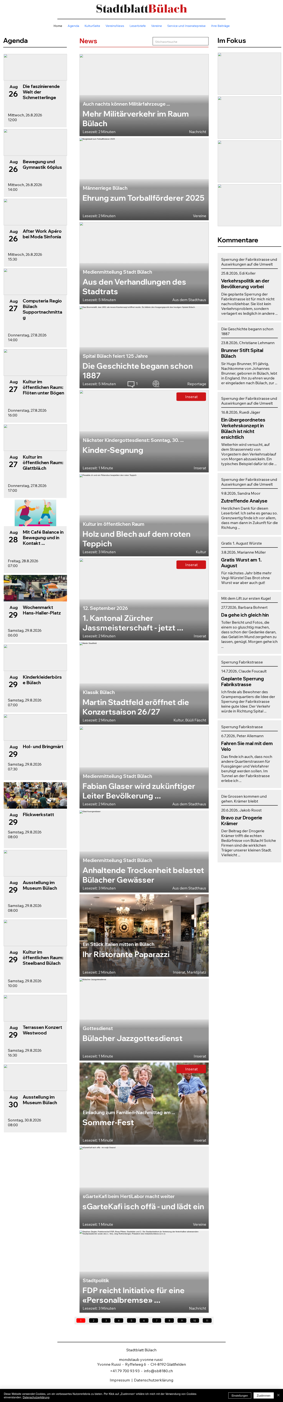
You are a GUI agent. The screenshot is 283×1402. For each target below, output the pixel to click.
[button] (186, 26)
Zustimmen (263, 1395)
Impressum (120, 1380)
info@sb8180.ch (158, 1370)
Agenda (15, 40)
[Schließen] (278, 1395)
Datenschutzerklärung (153, 1380)
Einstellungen (240, 1395)
